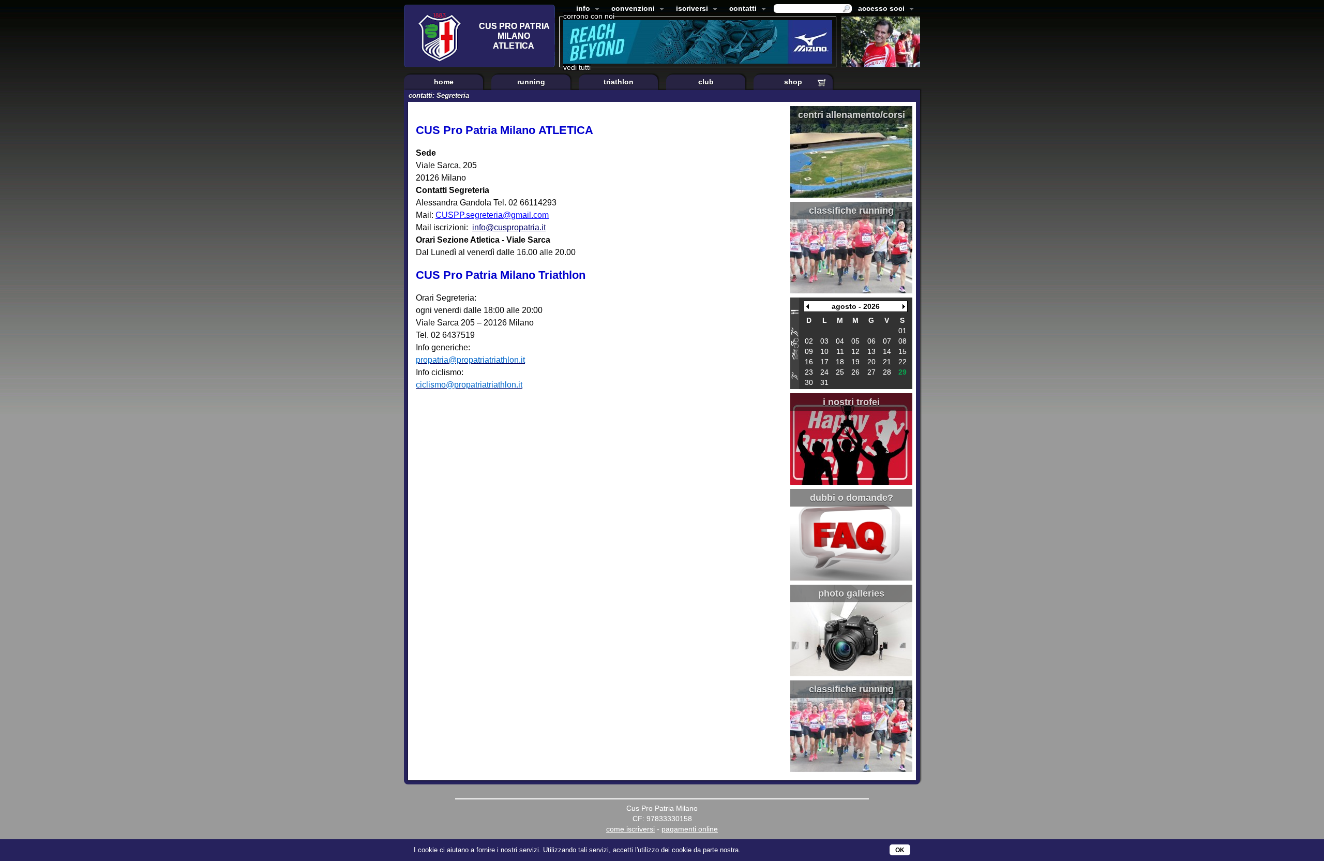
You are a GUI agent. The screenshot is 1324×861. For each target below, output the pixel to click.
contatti (741, 9)
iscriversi (690, 9)
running (531, 82)
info (581, 9)
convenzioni (631, 9)
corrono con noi (588, 16)
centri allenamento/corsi (851, 115)
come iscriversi (630, 829)
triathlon (619, 82)
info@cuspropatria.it (509, 227)
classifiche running (851, 210)
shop (793, 82)
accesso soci (879, 9)
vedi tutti (577, 67)
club (706, 82)
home (444, 82)
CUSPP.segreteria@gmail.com (492, 215)
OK (900, 850)
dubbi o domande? (851, 498)
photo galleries (851, 593)
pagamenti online (689, 829)
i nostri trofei (851, 402)
